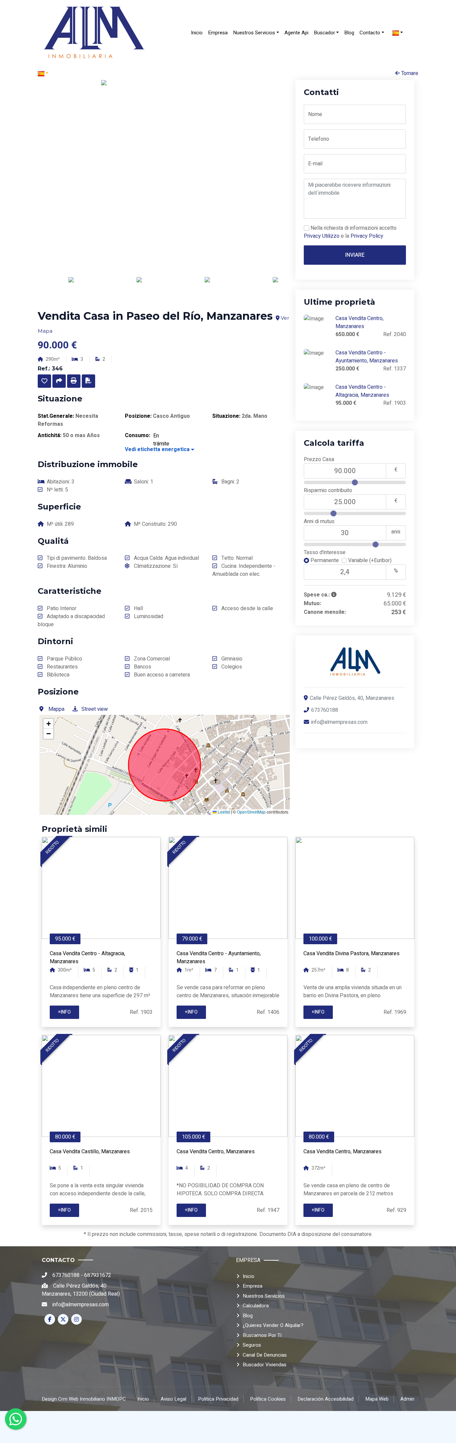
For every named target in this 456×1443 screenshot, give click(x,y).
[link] (94, 33)
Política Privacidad (218, 1399)
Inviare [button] (355, 255)
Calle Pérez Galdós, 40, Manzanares (352, 698)
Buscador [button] (324, 32)
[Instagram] (76, 1319)
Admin (407, 1399)
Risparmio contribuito (328, 490)
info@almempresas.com (339, 722)
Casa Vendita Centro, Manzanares (359, 322)
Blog (349, 32)
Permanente (325, 561)
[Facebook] (49, 1319)
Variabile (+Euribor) (369, 561)
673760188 (324, 710)
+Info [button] (64, 1012)
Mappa (56, 709)
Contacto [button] (370, 32)
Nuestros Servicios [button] (254, 32)
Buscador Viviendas (264, 1364)
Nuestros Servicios (264, 1296)
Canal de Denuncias (265, 1355)
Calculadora (256, 1305)
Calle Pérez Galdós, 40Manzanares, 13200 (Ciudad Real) (81, 1290)
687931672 (97, 1275)
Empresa (218, 32)
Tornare (409, 73)
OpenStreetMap (251, 812)
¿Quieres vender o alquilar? (273, 1325)
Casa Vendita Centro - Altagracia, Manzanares (362, 391)
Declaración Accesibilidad (325, 1399)
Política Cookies (268, 1399)
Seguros (252, 1345)
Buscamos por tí (262, 1335)
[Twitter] (63, 1319)
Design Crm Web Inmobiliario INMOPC (84, 1399)
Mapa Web (377, 1399)
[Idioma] (133, 73)
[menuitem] (196, 33)
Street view (94, 709)
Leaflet (223, 812)
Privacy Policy (367, 236)
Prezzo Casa (319, 459)
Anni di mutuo (319, 521)
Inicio (197, 32)
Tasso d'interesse (325, 553)
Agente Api (296, 32)
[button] (44, 381)
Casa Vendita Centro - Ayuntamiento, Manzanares (366, 357)
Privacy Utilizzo (321, 236)
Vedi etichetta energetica (158, 449)
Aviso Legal (173, 1399)
